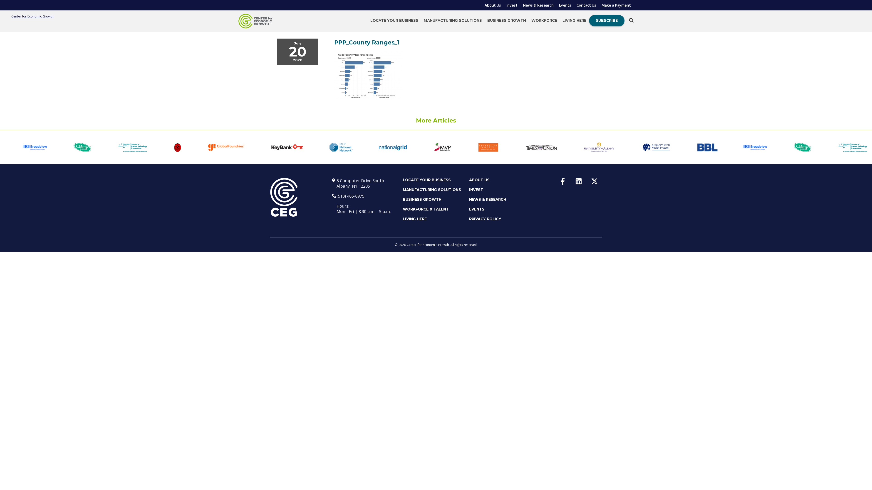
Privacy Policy (485, 219)
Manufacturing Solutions (453, 20)
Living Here (574, 20)
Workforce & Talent (426, 209)
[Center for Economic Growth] (255, 21)
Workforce (544, 20)
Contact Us (586, 5)
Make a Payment (616, 5)
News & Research (538, 5)
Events (565, 5)
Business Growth (506, 20)
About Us (493, 5)
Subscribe (607, 20)
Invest (512, 5)
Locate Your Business (394, 20)
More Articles (436, 120)
